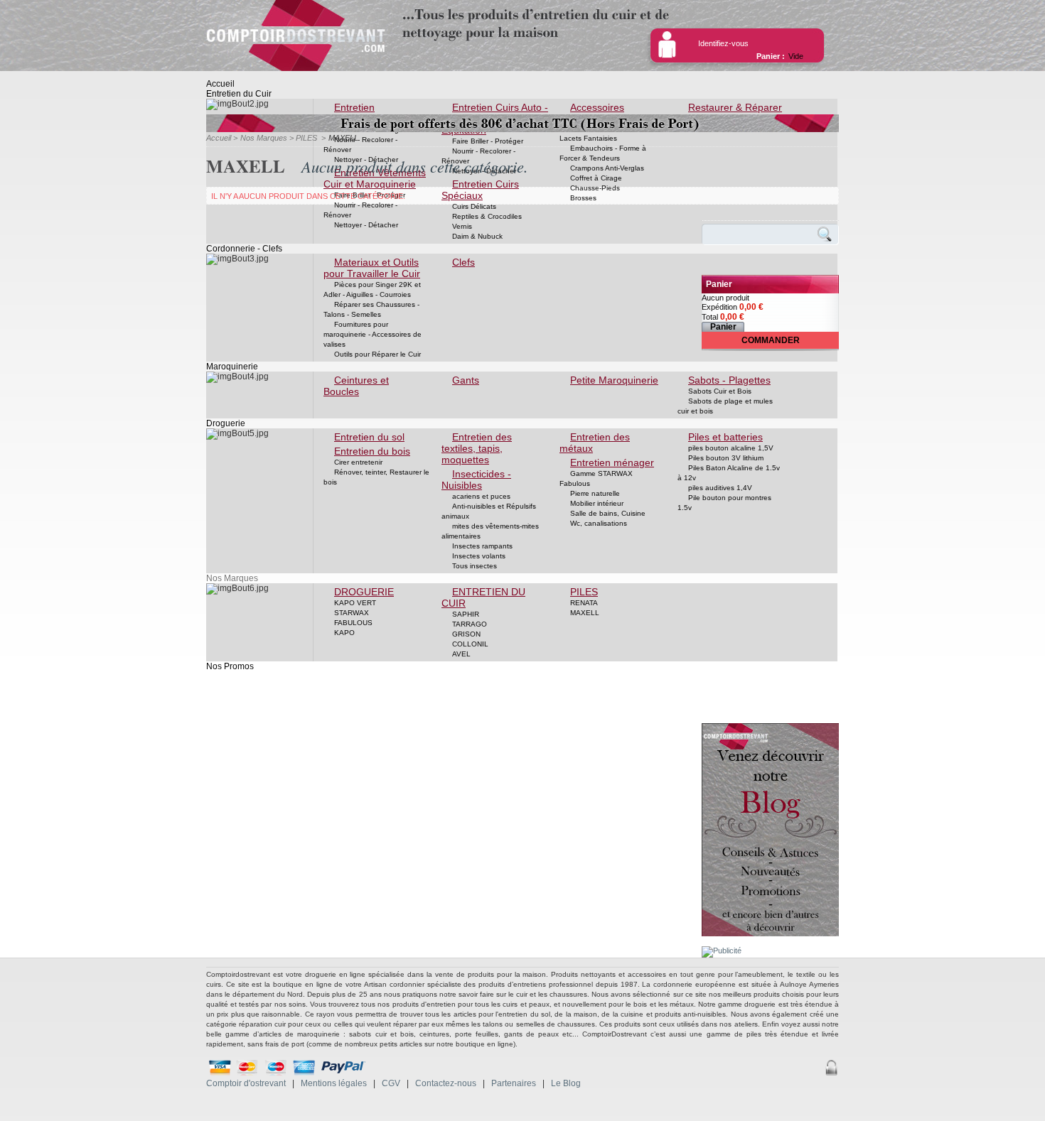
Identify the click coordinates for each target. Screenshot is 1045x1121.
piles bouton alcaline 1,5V (730, 448)
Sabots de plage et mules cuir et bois (725, 406)
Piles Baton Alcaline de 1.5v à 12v (728, 473)
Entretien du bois (372, 451)
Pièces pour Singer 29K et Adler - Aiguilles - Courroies (372, 289)
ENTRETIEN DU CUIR (483, 597)
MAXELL (584, 613)
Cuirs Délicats (474, 206)
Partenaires (513, 1083)
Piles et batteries (725, 437)
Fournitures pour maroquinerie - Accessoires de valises (372, 334)
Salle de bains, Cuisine (607, 513)
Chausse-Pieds (595, 188)
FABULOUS (353, 623)
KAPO (344, 633)
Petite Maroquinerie (614, 380)
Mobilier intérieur (596, 503)
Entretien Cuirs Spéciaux (480, 189)
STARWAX (351, 613)
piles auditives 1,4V (720, 488)
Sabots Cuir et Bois (719, 391)
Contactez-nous (445, 1083)
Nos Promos (230, 666)
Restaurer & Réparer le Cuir (729, 113)
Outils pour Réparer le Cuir (377, 354)
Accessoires (597, 107)
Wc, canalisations (598, 523)
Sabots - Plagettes (729, 380)
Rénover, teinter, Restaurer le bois (376, 477)
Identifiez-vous (723, 43)
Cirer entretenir (358, 462)
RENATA (584, 603)
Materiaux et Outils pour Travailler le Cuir (371, 267)
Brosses (583, 198)
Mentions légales (334, 1083)
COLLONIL (470, 644)
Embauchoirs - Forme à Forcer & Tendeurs (602, 153)
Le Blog (566, 1083)
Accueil (220, 84)
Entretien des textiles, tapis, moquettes (476, 448)
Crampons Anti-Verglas (607, 168)
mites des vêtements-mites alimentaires (490, 531)
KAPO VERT (355, 603)
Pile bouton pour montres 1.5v (724, 502)
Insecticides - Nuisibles (476, 479)
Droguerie (225, 423)
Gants (465, 380)
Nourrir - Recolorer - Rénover (360, 144)
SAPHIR (465, 614)
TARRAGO (469, 624)
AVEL (461, 654)
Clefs (463, 262)
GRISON (466, 634)
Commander (770, 340)
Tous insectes (474, 566)
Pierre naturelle (595, 493)
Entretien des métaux (594, 442)
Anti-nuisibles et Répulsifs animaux (488, 511)
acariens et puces (481, 496)
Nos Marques (232, 578)
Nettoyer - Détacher (366, 225)
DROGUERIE (364, 591)
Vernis (462, 226)
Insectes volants (478, 556)
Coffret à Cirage (596, 178)
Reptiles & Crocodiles (487, 216)
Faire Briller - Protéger (487, 141)
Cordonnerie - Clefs (244, 249)
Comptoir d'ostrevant (246, 1083)
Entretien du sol (369, 437)
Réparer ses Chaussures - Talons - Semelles (371, 309)
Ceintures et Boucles (356, 385)
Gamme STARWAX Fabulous (596, 478)
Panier (719, 284)
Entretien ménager (612, 462)
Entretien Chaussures (350, 113)
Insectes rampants (482, 546)
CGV (391, 1083)
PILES (584, 591)
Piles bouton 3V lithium (725, 458)
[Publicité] (721, 950)
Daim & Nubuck (477, 236)
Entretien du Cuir (239, 94)
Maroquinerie (232, 367)
